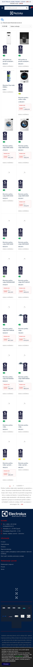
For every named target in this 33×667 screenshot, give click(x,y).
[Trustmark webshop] (14, 574)
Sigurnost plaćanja (6, 549)
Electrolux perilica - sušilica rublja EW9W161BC (23, 99)
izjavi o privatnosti (10, 661)
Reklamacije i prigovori (7, 564)
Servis (2, 569)
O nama (3, 541)
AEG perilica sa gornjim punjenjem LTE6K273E (8, 61)
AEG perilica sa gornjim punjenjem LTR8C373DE (23, 61)
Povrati (3, 566)
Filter (4, 26)
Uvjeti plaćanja (5, 544)
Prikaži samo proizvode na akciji (12, 23)
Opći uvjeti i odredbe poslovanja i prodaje (12, 556)
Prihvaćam (6, 664)
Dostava (3, 546)
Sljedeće (19, 485)
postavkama (19, 656)
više (22, 504)
